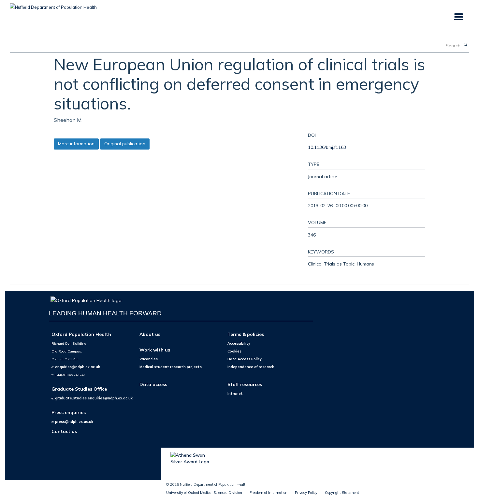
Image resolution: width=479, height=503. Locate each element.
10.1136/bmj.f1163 (327, 147)
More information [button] (76, 144)
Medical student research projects (170, 367)
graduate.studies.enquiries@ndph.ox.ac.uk (94, 398)
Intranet (235, 393)
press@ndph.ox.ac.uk (74, 421)
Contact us (64, 431)
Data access (153, 384)
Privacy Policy (306, 492)
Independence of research (250, 367)
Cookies (234, 351)
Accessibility (238, 343)
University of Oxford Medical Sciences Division (204, 492)
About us (149, 334)
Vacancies (148, 359)
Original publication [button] (124, 144)
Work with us (154, 349)
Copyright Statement (342, 492)
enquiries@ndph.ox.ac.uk (77, 367)
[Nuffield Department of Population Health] (53, 4)
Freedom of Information (268, 492)
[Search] (465, 45)
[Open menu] (458, 17)
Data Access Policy (244, 359)
